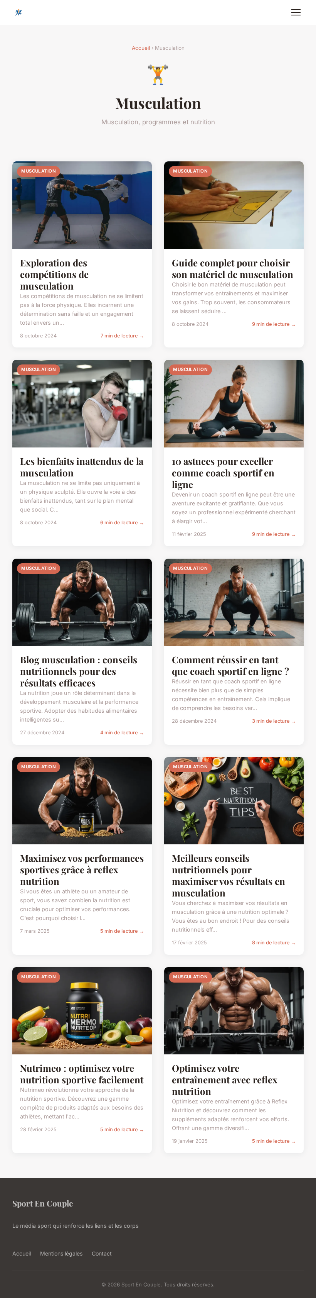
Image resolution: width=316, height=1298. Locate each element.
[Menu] (296, 12)
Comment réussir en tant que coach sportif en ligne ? (230, 665)
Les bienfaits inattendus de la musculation (81, 467)
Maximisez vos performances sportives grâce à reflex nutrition (82, 869)
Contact (102, 1253)
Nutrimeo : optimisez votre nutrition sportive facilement (81, 1074)
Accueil (141, 48)
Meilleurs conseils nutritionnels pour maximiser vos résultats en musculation (228, 875)
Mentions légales (61, 1253)
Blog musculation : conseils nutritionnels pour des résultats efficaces (78, 671)
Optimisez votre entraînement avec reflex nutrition (224, 1079)
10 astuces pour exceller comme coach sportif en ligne (223, 472)
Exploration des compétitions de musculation (54, 274)
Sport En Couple (42, 1203)
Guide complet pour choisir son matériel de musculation (232, 268)
